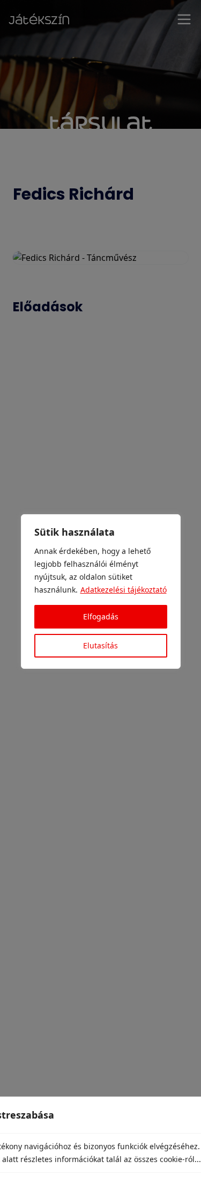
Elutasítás (100, 645)
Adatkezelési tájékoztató (123, 590)
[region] (100, 591)
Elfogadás (100, 616)
